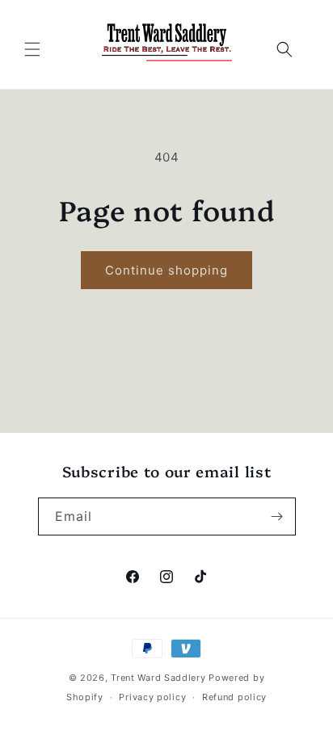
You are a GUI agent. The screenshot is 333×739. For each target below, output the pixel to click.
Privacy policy (152, 697)
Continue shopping (166, 270)
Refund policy (234, 697)
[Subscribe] (277, 516)
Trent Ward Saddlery (160, 677)
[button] (32, 49)
